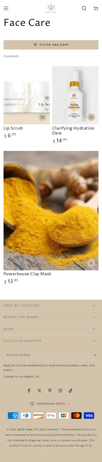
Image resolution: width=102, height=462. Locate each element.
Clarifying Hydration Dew (73, 130)
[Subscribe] (96, 355)
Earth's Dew (25, 429)
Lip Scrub (13, 128)
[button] (84, 9)
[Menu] (6, 9)
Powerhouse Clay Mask (27, 274)
